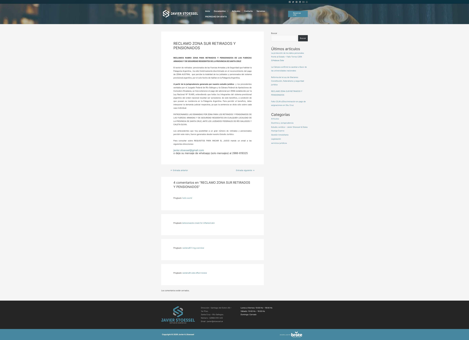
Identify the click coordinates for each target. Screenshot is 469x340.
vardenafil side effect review (194, 273)
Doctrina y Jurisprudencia (282, 123)
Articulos (236, 11)
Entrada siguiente (245, 170)
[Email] (303, 2)
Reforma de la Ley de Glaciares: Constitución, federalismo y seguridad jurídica (287, 81)
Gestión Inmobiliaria (279, 135)
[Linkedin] (300, 2)
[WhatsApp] (307, 2)
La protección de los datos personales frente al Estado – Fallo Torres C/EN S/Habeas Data (287, 57)
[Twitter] (293, 2)
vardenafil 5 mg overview (193, 248)
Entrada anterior (179, 170)
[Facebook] (290, 2)
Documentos (220, 11)
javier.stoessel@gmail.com (188, 150)
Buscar (274, 33)
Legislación (276, 139)
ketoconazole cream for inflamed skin (198, 223)
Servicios (261, 11)
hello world (187, 198)
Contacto (248, 11)
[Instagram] (297, 2)
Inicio (207, 11)
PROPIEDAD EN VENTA (216, 16)
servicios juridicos (279, 143)
